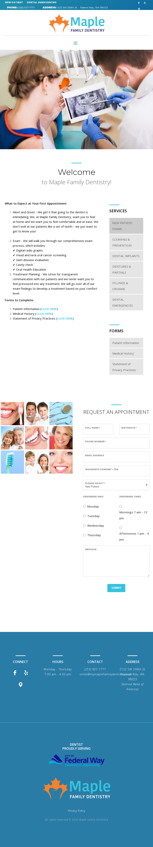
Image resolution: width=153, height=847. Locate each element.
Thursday (94, 535)
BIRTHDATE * (129, 428)
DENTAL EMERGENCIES (42, 2)
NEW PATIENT (14, 2)
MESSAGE (90, 549)
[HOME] (76, 788)
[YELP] (145, 3)
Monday (93, 506)
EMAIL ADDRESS (94, 455)
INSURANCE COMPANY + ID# (101, 469)
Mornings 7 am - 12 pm (133, 515)
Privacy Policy (76, 811)
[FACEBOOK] (139, 3)
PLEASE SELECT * (95, 483)
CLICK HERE (49, 309)
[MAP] (139, 9)
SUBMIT (116, 587)
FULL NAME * (92, 428)
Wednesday (95, 525)
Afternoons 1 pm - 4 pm (134, 536)
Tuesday (93, 516)
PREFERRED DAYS (93, 496)
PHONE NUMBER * (95, 441)
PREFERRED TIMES (130, 496)
